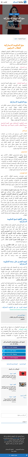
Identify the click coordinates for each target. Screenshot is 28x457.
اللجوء (14, 373)
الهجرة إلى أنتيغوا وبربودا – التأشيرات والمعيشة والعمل (9, 399)
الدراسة (16, 14)
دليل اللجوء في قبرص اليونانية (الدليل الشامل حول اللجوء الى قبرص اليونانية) (8, 388)
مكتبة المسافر (23, 329)
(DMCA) (6, 439)
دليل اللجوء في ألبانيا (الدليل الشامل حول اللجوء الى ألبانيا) (9, 376)
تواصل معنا (13, 451)
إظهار (16, 38)
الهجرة (14, 396)
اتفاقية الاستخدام (10, 449)
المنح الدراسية (23, 364)
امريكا (11, 396)
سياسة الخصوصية (20, 449)
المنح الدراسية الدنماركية (12, 364)
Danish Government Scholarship (18, 309)
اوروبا (11, 14)
